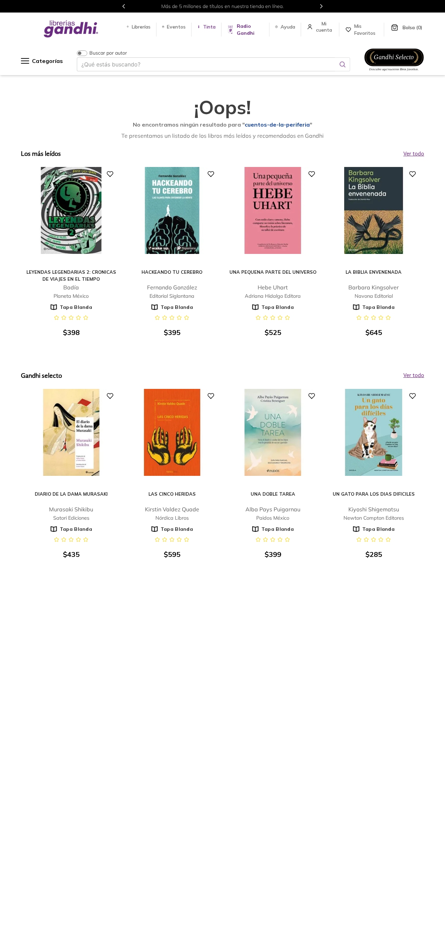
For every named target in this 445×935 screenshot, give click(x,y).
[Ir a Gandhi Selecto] (394, 72)
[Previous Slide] (124, 6)
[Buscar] (342, 64)
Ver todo (413, 375)
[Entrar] (324, 27)
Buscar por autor (108, 53)
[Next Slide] (321, 6)
